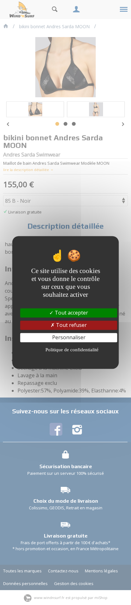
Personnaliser (69, 337)
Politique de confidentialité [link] (72, 350)
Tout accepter (70, 312)
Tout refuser (71, 325)
